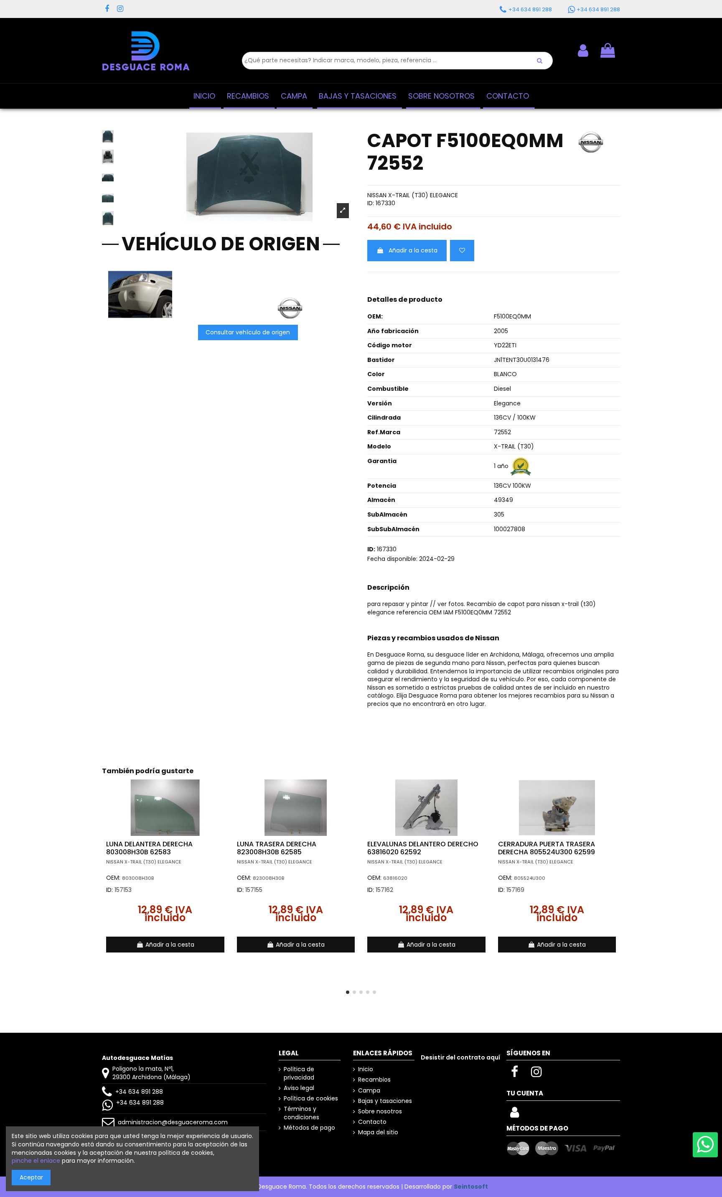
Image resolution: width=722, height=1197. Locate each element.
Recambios (374, 1080)
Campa (369, 1091)
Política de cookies (311, 1099)
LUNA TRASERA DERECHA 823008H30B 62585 (276, 848)
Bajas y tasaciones (385, 1101)
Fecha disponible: (392, 559)
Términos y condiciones (301, 1113)
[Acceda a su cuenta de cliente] (514, 1114)
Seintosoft (471, 1186)
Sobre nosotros (380, 1112)
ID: (370, 203)
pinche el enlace (36, 1160)
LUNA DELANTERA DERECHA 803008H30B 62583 (149, 848)
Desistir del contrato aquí (460, 1057)
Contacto (372, 1122)
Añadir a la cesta (413, 250)
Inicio (365, 1069)
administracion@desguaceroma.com (173, 1122)
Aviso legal (299, 1088)
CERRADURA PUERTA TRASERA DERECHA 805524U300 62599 (546, 848)
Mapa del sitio (378, 1132)
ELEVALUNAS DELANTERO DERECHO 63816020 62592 (422, 848)
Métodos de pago (309, 1128)
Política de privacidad (299, 1073)
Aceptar (31, 1177)
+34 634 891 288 (139, 1091)
